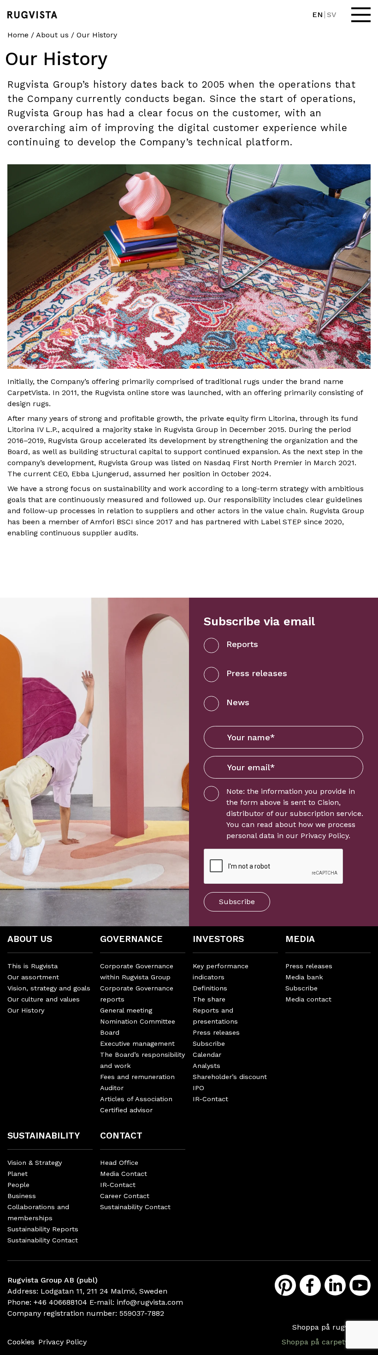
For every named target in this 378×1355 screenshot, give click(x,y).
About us (52, 34)
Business (21, 1195)
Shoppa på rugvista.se (331, 1327)
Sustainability (43, 1135)
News (237, 702)
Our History (25, 1010)
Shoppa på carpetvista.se (326, 1341)
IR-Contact (210, 1099)
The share (209, 999)
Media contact (308, 999)
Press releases (256, 673)
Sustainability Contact (42, 1240)
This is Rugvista (32, 966)
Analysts (206, 1065)
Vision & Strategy (34, 1162)
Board (109, 1032)
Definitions (210, 988)
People (18, 1184)
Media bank (304, 977)
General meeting (126, 1010)
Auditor (112, 1087)
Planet (17, 1173)
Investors (218, 939)
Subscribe (237, 901)
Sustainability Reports (42, 1229)
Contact (121, 1135)
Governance (131, 939)
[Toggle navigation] (361, 14)
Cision (328, 802)
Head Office (119, 1162)
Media (300, 939)
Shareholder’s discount (230, 1076)
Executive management (137, 1043)
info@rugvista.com (150, 1302)
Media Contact (123, 1173)
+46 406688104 (60, 1302)
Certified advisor (126, 1110)
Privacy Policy (324, 835)
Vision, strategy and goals (48, 988)
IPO (198, 1087)
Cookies (21, 1341)
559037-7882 (141, 1313)
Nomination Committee (137, 1021)
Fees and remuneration (137, 1076)
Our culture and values (43, 999)
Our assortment (33, 977)
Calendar (207, 1054)
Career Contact (124, 1195)
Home (18, 34)
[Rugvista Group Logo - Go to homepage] (32, 14)
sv (332, 14)
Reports (242, 644)
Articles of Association (136, 1099)
